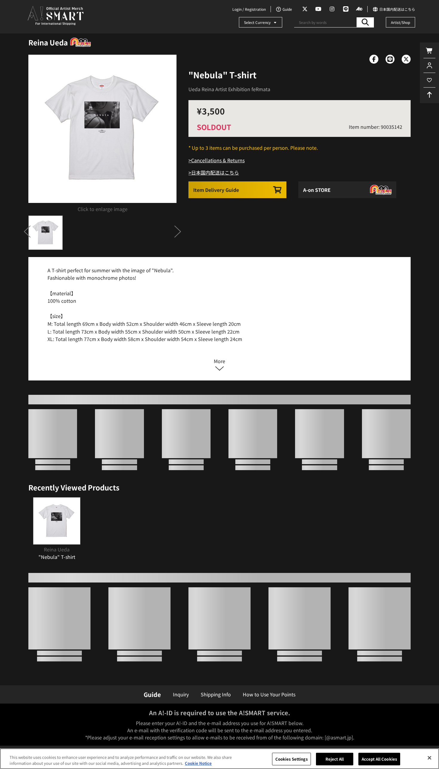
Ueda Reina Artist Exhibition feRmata (229, 89)
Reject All (335, 759)
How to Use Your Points (269, 694)
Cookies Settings (291, 759)
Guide (152, 694)
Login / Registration (249, 9)
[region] (219, 758)
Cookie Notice (198, 763)
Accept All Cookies (379, 759)
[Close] (429, 758)
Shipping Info (216, 694)
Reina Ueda (48, 42)
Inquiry (181, 694)
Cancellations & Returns (218, 160)
